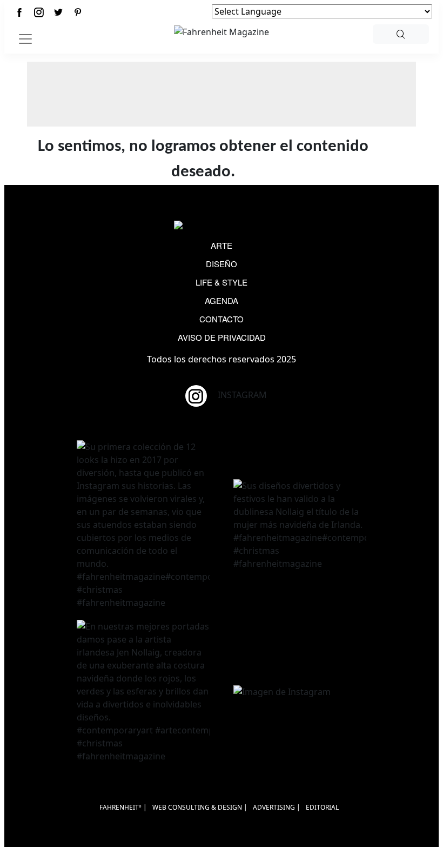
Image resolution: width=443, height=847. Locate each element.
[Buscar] (401, 34)
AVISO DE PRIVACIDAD (222, 337)
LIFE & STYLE (221, 282)
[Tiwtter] (58, 12)
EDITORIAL (322, 807)
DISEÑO (221, 263)
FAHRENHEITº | (123, 807)
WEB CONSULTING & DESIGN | (199, 807)
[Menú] (25, 39)
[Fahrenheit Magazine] (221, 226)
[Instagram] (39, 12)
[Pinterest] (78, 12)
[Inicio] (221, 31)
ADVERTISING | (276, 807)
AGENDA (221, 300)
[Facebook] (19, 12)
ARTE (221, 245)
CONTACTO (221, 319)
